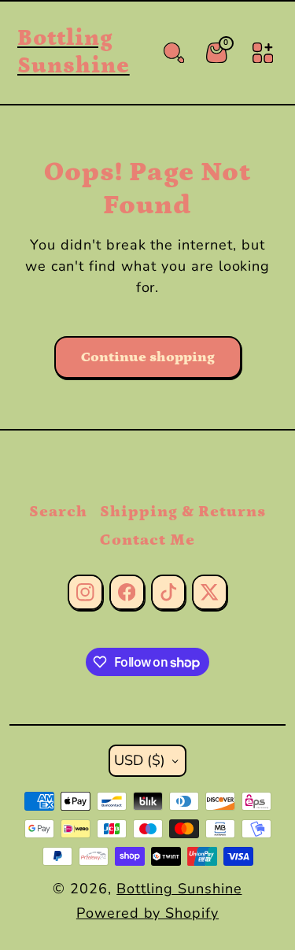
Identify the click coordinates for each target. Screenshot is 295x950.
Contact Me (147, 540)
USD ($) (139, 760)
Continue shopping (148, 357)
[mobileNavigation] (262, 52)
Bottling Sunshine (179, 888)
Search (58, 511)
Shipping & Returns (182, 511)
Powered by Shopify (147, 913)
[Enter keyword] (173, 52)
